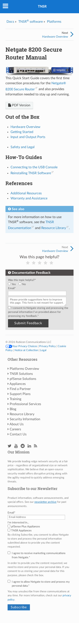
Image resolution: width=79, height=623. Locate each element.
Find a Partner (20, 389)
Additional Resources (26, 193)
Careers (15, 429)
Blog (13, 409)
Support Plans (20, 394)
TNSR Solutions (21, 373)
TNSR (42, 6)
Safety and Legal (23, 147)
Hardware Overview (55, 36)
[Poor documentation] (34, 262)
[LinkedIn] (29, 446)
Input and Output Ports (28, 137)
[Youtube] (16, 446)
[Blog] (35, 446)
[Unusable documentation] (28, 262)
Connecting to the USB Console (34, 167)
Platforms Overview (24, 368)
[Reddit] (23, 446)
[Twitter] (9, 446)
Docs (10, 21)
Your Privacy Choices (24, 346)
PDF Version (20, 105)
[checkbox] (38, 284)
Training (15, 399)
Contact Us (18, 434)
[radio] (13, 284)
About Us (16, 424)
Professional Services (25, 404)
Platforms (54, 21)
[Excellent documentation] (51, 262)
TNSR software (30, 21)
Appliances (17, 384)
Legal (43, 350)
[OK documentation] (40, 262)
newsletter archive (45, 502)
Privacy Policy (47, 346)
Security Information (25, 419)
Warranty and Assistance (29, 198)
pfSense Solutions (23, 379)
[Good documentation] (45, 262)
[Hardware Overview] (72, 34)
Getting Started (22, 132)
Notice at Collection (26, 350)
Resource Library (53, 228)
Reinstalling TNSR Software (31, 173)
